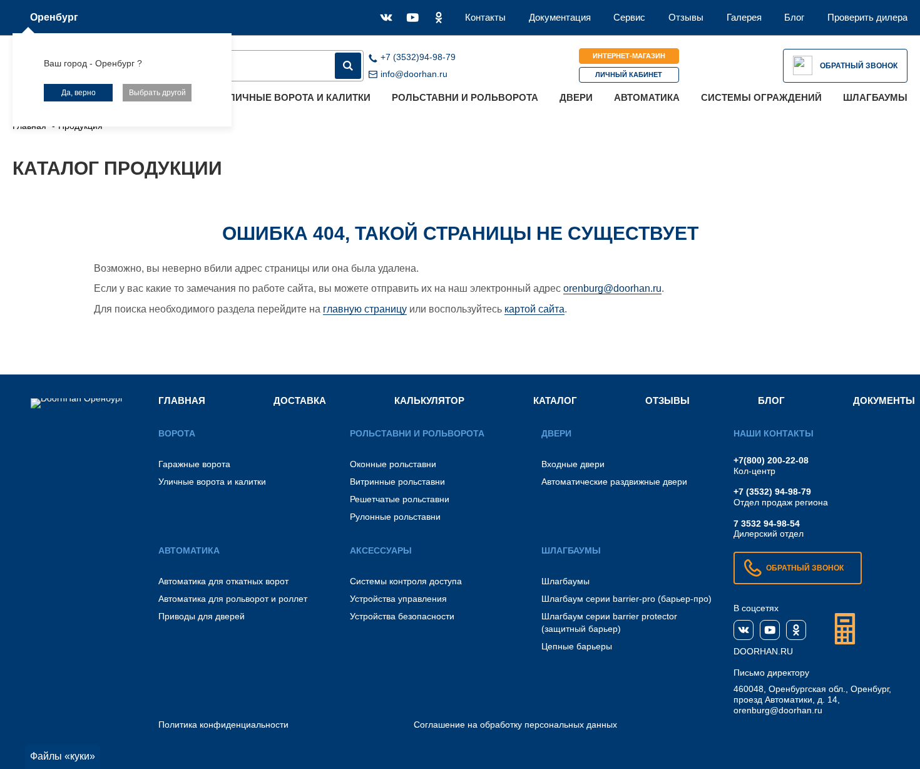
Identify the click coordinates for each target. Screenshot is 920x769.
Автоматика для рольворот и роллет (232, 599)
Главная (181, 400)
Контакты (485, 17)
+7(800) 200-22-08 (771, 460)
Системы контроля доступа (406, 581)
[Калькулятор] (844, 629)
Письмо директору (771, 673)
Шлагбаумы (875, 97)
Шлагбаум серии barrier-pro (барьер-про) (626, 599)
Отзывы (685, 17)
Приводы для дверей (201, 616)
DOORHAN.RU (763, 651)
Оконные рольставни (393, 464)
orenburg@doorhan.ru (612, 288)
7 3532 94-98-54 (766, 524)
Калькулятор (429, 400)
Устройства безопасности (402, 616)
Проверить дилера (867, 17)
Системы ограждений (761, 97)
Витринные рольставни (397, 482)
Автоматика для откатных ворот (223, 581)
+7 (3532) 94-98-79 (772, 492)
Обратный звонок (858, 65)
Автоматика (647, 97)
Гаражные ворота (194, 464)
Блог (794, 17)
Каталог (555, 400)
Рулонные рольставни (395, 517)
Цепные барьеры (576, 646)
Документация (560, 17)
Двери (576, 97)
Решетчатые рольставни (399, 499)
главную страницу (365, 309)
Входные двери (573, 464)
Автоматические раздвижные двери (614, 482)
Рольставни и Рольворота (465, 97)
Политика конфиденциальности (223, 725)
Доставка (299, 400)
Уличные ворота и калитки (297, 97)
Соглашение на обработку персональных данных (515, 725)
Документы (884, 400)
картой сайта (534, 309)
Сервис (629, 17)
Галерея (744, 17)
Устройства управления (398, 599)
